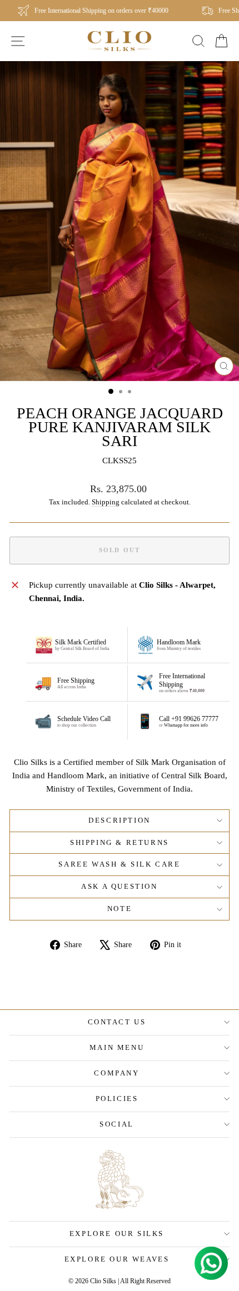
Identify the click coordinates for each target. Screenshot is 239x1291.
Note (119, 908)
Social (116, 1124)
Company (116, 1073)
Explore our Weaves (117, 1259)
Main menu (116, 1047)
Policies (117, 1098)
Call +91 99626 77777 (188, 719)
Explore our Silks (116, 1233)
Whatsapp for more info (186, 725)
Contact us (117, 1022)
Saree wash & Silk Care (119, 864)
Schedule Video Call (84, 719)
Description (119, 820)
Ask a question (119, 886)
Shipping (106, 502)
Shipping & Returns (119, 842)
